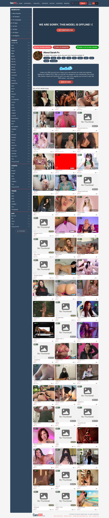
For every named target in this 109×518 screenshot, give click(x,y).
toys (64, 58)
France (80, 109)
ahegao (53, 58)
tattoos (80, 58)
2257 (90, 516)
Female (35, 108)
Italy (58, 172)
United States (60, 151)
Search (83, 3)
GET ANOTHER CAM (66, 30)
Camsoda (46, 58)
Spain (36, 256)
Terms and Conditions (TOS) (80, 516)
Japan (36, 151)
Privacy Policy (68, 516)
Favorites (45, 3)
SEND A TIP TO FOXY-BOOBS (88, 47)
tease (74, 58)
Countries (59, 3)
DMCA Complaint (58, 516)
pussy (91, 58)
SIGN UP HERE (66, 82)
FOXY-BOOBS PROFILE (43, 47)
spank (86, 58)
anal (59, 58)
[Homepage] (14, 3)
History (52, 3)
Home (20, 3)
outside (46, 61)
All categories (21, 231)
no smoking (54, 61)
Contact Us (95, 516)
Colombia (81, 235)
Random (66, 3)
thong (68, 58)
